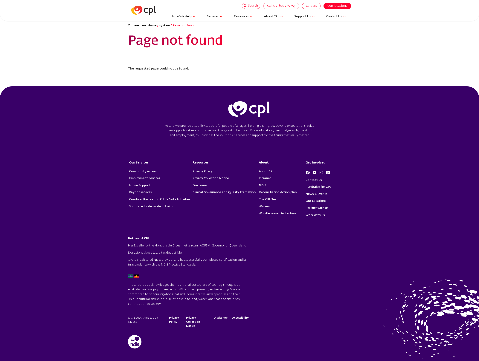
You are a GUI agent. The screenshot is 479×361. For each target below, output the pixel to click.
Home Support (140, 185)
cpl (248, 109)
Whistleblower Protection (277, 213)
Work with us (315, 215)
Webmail (265, 206)
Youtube (314, 172)
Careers (311, 5)
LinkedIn (328, 172)
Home (152, 25)
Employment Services (144, 178)
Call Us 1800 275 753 (281, 5)
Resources (241, 16)
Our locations (337, 5)
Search (253, 5)
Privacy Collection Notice (211, 178)
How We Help (182, 16)
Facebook (308, 172)
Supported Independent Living (151, 206)
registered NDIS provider (156, 259)
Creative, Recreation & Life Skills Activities (159, 199)
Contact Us (334, 16)
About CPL (271, 16)
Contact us (314, 180)
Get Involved (315, 162)
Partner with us (317, 208)
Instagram (321, 172)
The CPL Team (269, 199)
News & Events (316, 194)
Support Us (302, 16)
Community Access (143, 171)
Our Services (139, 162)
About (264, 162)
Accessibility (240, 318)
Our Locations (316, 201)
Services (213, 16)
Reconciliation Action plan (278, 192)
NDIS (262, 185)
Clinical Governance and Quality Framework (225, 192)
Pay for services (140, 192)
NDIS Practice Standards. (178, 264)
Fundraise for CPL (318, 187)
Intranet (265, 178)
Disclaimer (200, 185)
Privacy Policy (202, 171)
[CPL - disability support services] (142, 10)
